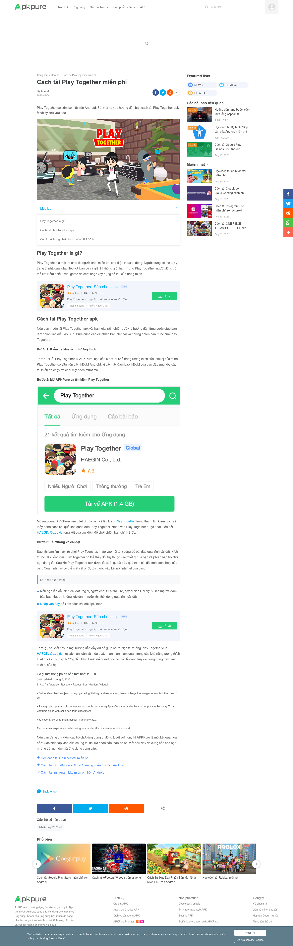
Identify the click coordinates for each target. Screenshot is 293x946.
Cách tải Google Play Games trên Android (228, 147)
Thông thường (76, 305)
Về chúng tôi (260, 903)
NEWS (198, 85)
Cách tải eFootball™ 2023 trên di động (116, 877)
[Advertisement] (146, 43)
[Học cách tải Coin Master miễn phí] (199, 176)
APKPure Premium (124, 921)
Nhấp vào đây (50, 603)
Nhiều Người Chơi (98, 305)
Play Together (126, 521)
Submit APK (186, 915)
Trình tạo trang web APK (193, 909)
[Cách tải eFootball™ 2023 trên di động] (119, 859)
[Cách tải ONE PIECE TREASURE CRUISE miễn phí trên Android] (199, 228)
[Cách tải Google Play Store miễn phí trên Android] (63, 859)
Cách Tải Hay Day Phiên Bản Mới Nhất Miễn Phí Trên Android (171, 879)
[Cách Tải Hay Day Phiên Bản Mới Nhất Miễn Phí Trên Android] (174, 859)
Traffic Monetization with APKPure (198, 921)
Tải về (167, 296)
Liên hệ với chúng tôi (265, 909)
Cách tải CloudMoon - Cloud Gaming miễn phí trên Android (230, 190)
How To (55, 75)
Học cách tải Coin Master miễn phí (230, 173)
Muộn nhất (196, 164)
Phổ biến (44, 839)
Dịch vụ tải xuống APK (126, 915)
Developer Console (189, 903)
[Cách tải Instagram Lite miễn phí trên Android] (199, 211)
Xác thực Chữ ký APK (126, 909)
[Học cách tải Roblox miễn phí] (229, 859)
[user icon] (271, 7)
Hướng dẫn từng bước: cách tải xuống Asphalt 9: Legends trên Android (232, 111)
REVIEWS (232, 85)
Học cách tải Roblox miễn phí (221, 877)
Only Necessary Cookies (250, 939)
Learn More (57, 938)
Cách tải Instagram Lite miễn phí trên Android (229, 208)
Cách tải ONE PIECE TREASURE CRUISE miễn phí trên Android (231, 225)
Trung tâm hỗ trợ (262, 921)
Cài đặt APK (120, 903)
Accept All (250, 932)
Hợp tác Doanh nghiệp (265, 915)
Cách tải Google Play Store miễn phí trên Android (62, 879)
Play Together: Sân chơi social (93, 286)
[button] (37, 864)
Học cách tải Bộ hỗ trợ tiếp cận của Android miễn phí (231, 129)
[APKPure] (30, 7)
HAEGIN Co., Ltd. (94, 293)
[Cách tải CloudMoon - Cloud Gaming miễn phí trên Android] (199, 193)
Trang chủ (42, 75)
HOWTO (199, 93)
